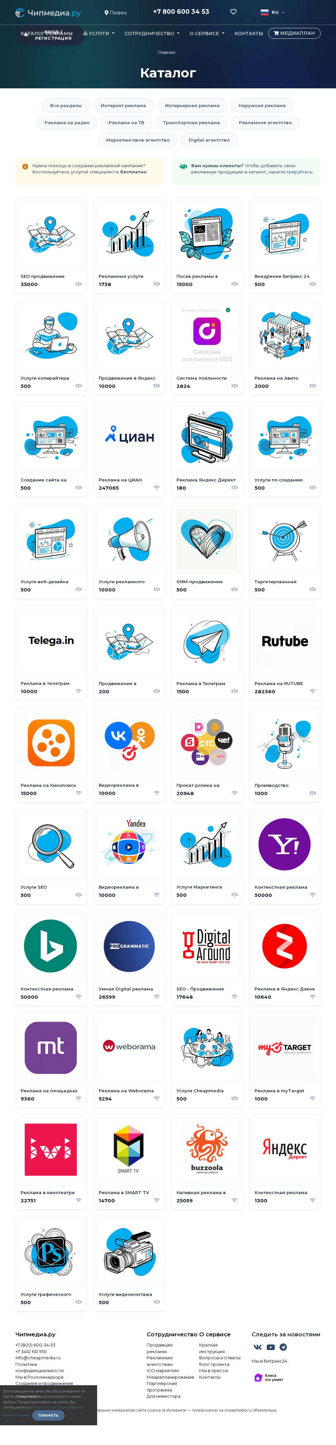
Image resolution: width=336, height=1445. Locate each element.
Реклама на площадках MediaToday (49, 1093)
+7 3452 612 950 (31, 1351)
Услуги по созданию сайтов (279, 482)
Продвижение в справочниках (117, 686)
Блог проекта (214, 1364)
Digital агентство (209, 140)
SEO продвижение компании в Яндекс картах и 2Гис (44, 279)
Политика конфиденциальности (39, 1367)
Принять (48, 1415)
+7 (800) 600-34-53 (35, 1344)
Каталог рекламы (47, 33)
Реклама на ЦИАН (120, 479)
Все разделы (66, 105)
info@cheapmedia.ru (38, 1357)
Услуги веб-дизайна (45, 581)
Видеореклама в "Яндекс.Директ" (119, 889)
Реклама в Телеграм (201, 683)
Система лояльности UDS (202, 380)
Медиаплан (297, 33)
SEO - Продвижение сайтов (200, 991)
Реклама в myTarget (279, 1090)
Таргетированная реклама (276, 584)
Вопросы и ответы (220, 1357)
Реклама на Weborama (126, 1090)
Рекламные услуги (121, 275)
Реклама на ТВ (126, 122)
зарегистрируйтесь (290, 171)
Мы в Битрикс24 (269, 1361)
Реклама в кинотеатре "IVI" (48, 1195)
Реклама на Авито (276, 377)
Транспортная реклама (191, 122)
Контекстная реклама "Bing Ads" (47, 991)
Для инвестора (163, 1396)
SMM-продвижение (200, 581)
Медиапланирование (168, 1377)
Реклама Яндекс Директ (206, 479)
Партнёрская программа (162, 1386)
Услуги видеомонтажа (125, 1294)
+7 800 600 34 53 (181, 12)
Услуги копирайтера (45, 377)
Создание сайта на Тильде (44, 482)
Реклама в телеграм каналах (45, 686)
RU (275, 12)
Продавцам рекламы (160, 1348)
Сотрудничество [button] (150, 33)
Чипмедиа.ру (35, 1334)
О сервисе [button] (205, 33)
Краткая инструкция (212, 1348)
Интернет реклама (123, 105)
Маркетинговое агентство (138, 140)
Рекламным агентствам (160, 1361)
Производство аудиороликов (272, 787)
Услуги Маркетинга (199, 886)
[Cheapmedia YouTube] (271, 1348)
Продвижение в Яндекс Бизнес (127, 380)
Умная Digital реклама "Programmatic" (126, 991)
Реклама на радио (67, 122)
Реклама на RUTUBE (279, 683)
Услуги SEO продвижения (37, 889)
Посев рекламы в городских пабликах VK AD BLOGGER (204, 279)
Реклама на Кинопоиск (48, 785)
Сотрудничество (168, 1334)
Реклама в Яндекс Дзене (285, 988)
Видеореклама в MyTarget (119, 787)
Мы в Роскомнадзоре (39, 1377)
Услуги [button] (99, 33)
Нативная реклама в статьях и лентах (201, 1195)
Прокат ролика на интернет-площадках (202, 787)
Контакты (249, 33)
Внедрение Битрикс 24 (282, 275)
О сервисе (215, 1334)
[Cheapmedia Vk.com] (258, 1348)
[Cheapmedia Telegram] (283, 1348)
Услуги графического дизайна (46, 1296)
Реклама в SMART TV (124, 1192)
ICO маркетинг (163, 1370)
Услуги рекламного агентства (122, 584)
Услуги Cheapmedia (200, 1090)
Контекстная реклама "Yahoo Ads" (281, 889)
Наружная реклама (262, 105)
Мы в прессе (213, 1370)
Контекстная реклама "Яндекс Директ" (281, 1195)
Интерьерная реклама (192, 105)
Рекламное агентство (265, 122)
